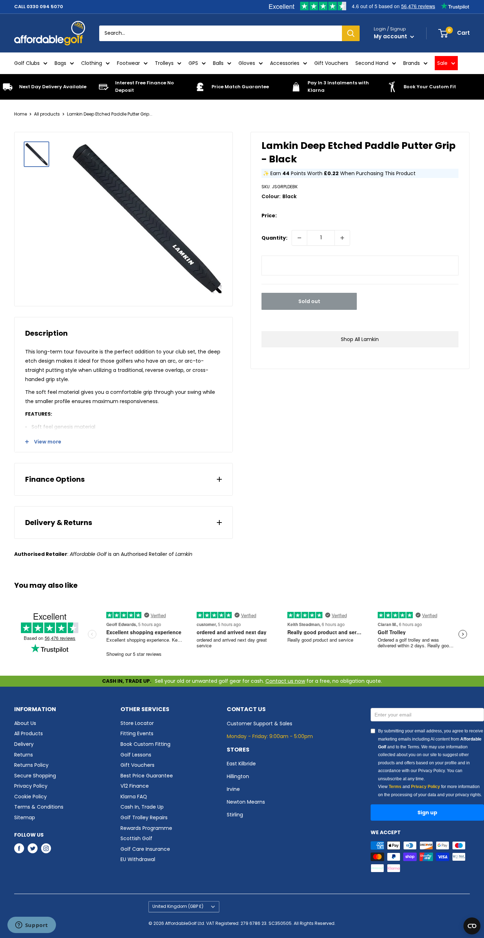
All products (47, 114)
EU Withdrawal (137, 859)
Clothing (91, 63)
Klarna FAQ (133, 796)
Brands (411, 63)
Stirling (235, 814)
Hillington (238, 776)
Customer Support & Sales (259, 723)
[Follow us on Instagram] (46, 848)
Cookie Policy (30, 796)
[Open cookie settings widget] (471, 925)
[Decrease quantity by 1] (299, 237)
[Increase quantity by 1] (342, 237)
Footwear (128, 63)
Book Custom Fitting (145, 744)
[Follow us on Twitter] (33, 848)
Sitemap (24, 817)
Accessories (284, 63)
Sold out (309, 301)
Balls (218, 63)
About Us (25, 723)
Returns (23, 754)
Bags (60, 63)
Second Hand (371, 63)
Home (20, 114)
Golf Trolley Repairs (144, 817)
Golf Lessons (135, 754)
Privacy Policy (30, 785)
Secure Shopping (35, 775)
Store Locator (137, 723)
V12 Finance (134, 785)
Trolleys (164, 63)
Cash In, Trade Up (142, 806)
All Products (28, 733)
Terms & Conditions (38, 806)
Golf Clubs (27, 63)
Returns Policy (31, 765)
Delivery (24, 744)
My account (391, 36)
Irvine (233, 789)
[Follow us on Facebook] (19, 848)
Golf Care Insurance (145, 849)
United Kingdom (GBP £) (177, 906)
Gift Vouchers (331, 63)
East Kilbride (241, 763)
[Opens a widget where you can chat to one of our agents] (31, 925)
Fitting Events (136, 733)
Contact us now (285, 681)
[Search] (351, 33)
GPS (193, 63)
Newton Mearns (246, 801)
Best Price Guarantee (146, 775)
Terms (395, 786)
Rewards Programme (146, 828)
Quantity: (274, 237)
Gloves (246, 63)
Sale (442, 63)
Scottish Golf (136, 838)
